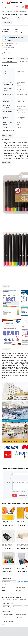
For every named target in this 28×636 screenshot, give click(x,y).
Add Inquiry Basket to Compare (10, 53)
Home (3, 11)
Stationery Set (6, 606)
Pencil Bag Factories (21, 614)
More (3, 624)
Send (15, 495)
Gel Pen (3, 590)
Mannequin (18, 590)
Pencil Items (6, 618)
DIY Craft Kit (4, 585)
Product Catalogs (23, 581)
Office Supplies (9, 11)
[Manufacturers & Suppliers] (14, 2)
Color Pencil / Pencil (20, 587)
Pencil (24, 11)
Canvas (3, 587)
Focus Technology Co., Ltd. (19, 630)
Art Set (17, 585)
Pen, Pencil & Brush (18, 11)
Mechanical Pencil (17, 606)
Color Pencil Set (15, 618)
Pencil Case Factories (8, 614)
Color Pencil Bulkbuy (8, 621)
